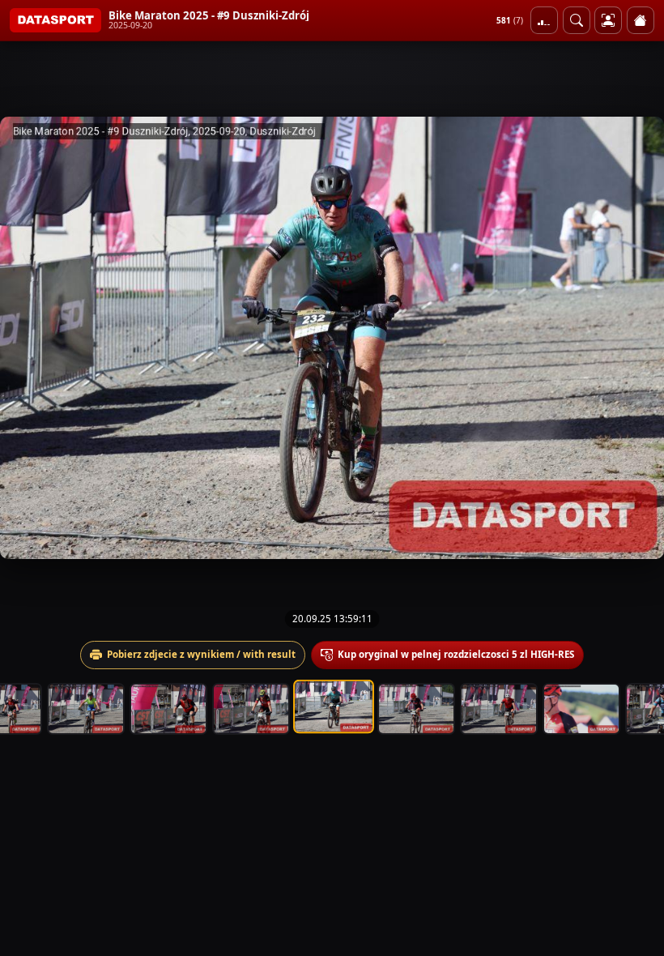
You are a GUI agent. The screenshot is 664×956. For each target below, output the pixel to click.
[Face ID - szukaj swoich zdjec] (576, 20)
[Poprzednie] (26, 337)
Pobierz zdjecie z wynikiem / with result (201, 654)
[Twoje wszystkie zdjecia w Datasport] (608, 20)
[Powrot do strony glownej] (640, 20)
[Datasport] (55, 20)
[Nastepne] (637, 337)
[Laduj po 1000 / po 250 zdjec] (544, 20)
